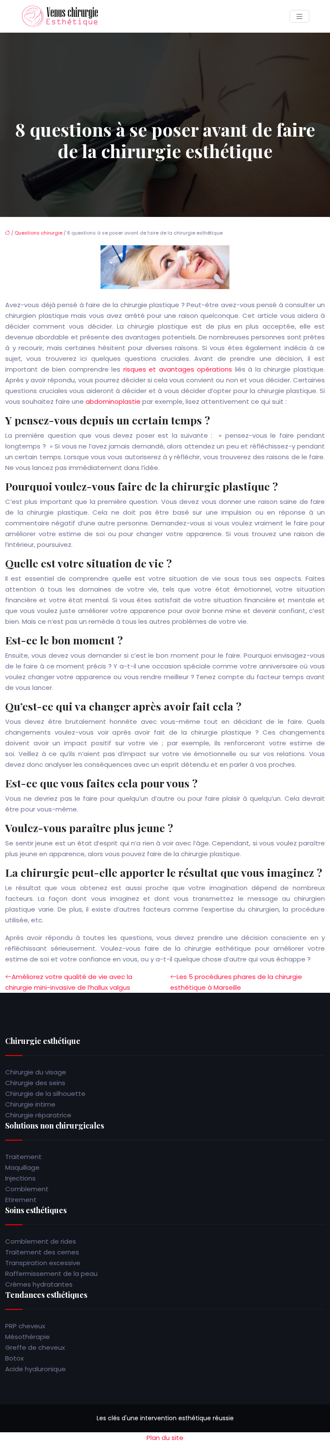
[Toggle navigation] (299, 16)
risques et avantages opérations (177, 369)
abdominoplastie (113, 401)
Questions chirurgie (38, 232)
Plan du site (165, 1437)
